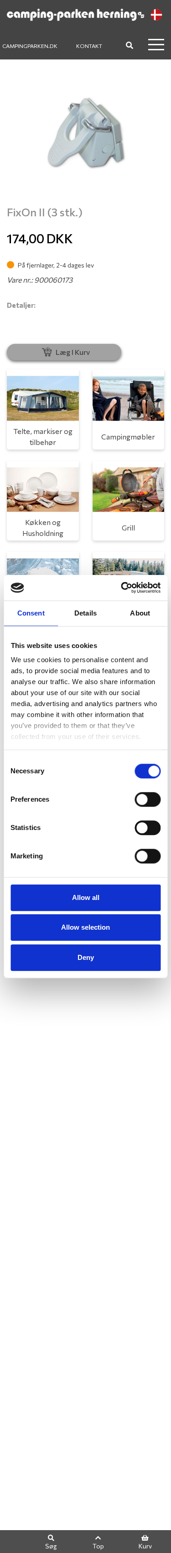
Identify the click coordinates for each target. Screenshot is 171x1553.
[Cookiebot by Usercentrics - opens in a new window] (122, 588)
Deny (86, 957)
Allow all (85, 897)
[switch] (148, 799)
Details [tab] (85, 613)
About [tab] (140, 613)
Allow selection (85, 927)
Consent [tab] (31, 613)
